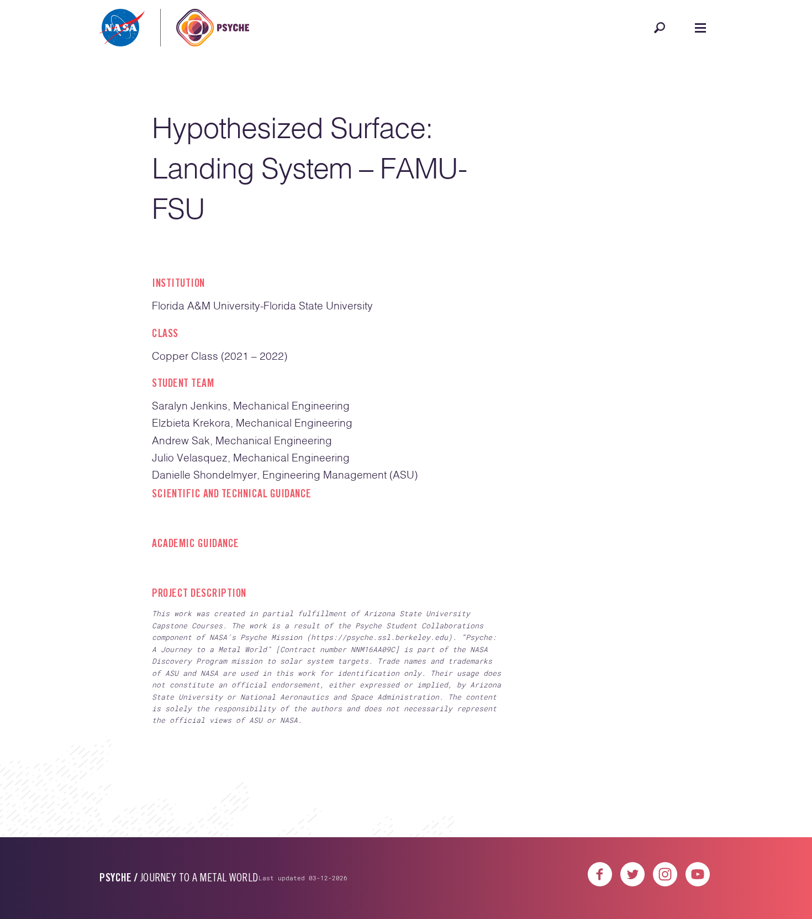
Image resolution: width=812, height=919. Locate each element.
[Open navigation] (700, 27)
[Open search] (659, 27)
